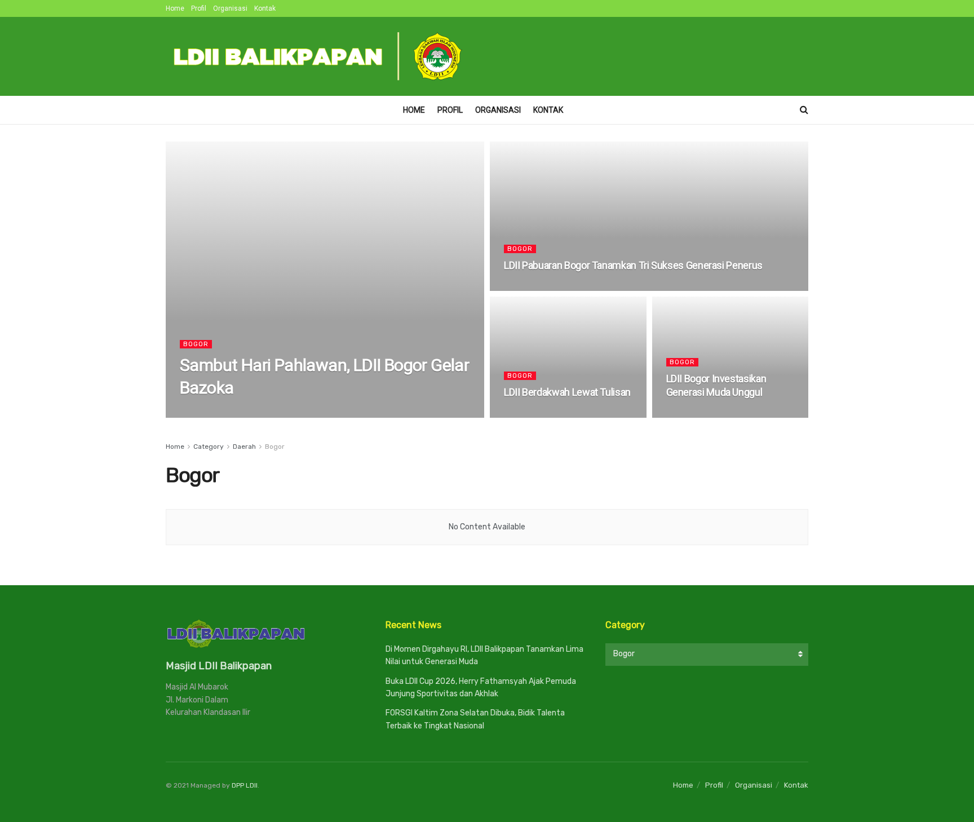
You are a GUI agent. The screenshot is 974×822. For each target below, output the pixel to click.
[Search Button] (804, 110)
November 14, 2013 (283, 414)
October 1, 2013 (536, 414)
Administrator (215, 414)
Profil (198, 8)
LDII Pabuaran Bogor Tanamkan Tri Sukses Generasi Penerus (633, 265)
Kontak (265, 8)
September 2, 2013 (702, 414)
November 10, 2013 (541, 287)
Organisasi (230, 8)
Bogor (196, 344)
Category (208, 446)
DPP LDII (245, 785)
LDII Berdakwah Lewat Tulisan (567, 392)
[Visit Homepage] (318, 56)
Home (175, 8)
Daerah (244, 446)
